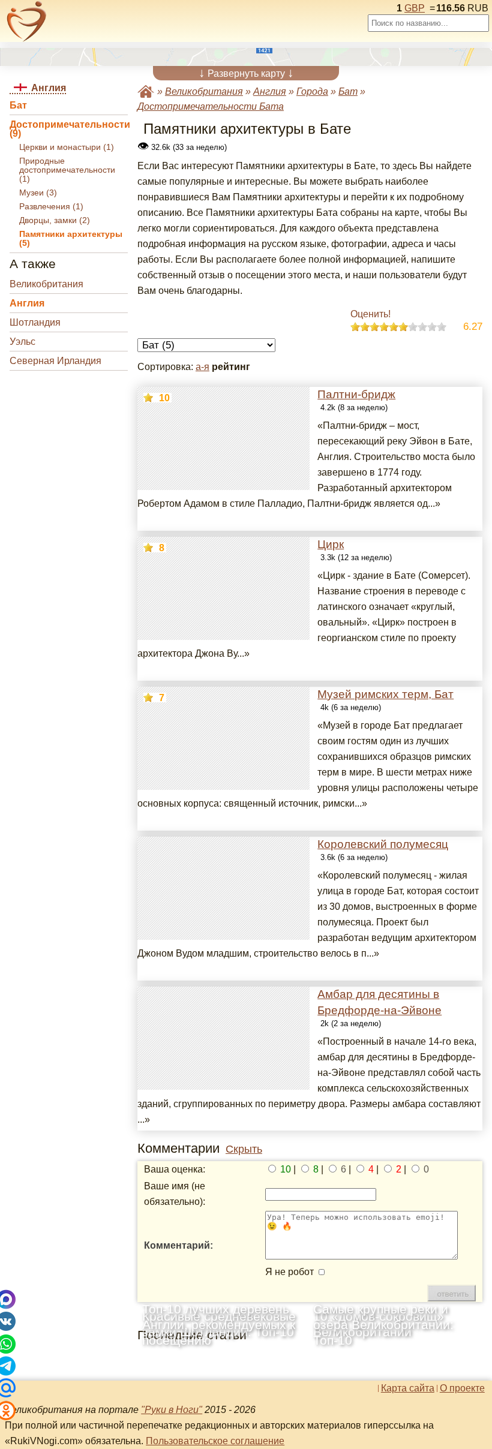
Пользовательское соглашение (215, 1441)
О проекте (462, 1388)
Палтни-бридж (356, 394)
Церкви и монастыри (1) (66, 147)
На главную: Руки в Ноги (145, 91)
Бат (18, 105)
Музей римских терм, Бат (385, 694)
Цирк (330, 544)
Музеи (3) (38, 192)
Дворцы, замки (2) (54, 220)
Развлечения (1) (51, 206)
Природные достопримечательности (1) (67, 170)
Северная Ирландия (55, 360)
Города (312, 91)
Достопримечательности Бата (210, 106)
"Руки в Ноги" (171, 1410)
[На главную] (26, 21)
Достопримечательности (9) (69, 129)
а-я (202, 367)
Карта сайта (407, 1388)
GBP (414, 8)
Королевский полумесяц (382, 844)
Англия (27, 303)
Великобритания (46, 283)
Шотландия (35, 322)
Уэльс (22, 341)
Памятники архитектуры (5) (70, 239)
